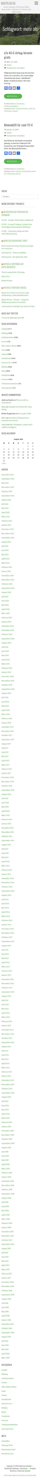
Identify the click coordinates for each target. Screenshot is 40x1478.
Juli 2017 (5, 748)
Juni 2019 (5, 651)
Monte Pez (6, 276)
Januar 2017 (6, 773)
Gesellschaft (6, 358)
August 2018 (6, 693)
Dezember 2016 (8, 777)
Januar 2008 (6, 1227)
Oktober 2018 (7, 685)
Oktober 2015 (7, 836)
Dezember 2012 (8, 979)
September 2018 (8, 689)
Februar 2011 (7, 1072)
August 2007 (6, 1248)
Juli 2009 (5, 1152)
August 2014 (6, 895)
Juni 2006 (5, 1307)
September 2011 (8, 1042)
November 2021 (8, 533)
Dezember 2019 (8, 626)
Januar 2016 (6, 824)
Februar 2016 (7, 819)
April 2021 (6, 559)
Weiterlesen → (13, 96)
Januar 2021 (6, 571)
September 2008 (8, 1194)
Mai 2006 (5, 1312)
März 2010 (6, 1118)
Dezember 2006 (8, 1282)
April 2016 (6, 811)
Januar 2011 (6, 1076)
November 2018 (8, 681)
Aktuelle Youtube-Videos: (15, 287)
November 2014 (8, 883)
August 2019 (6, 643)
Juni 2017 (5, 752)
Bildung (5, 333)
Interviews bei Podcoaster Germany (15, 213)
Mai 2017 (5, 756)
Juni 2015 (5, 853)
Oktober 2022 (7, 491)
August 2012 (6, 996)
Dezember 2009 (8, 1131)
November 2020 (8, 580)
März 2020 (6, 613)
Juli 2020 (5, 597)
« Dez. (4, 463)
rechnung (7, 111)
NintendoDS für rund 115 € (18, 125)
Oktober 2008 (7, 1190)
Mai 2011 (5, 1059)
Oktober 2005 (7, 1328)
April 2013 (6, 962)
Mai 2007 (5, 1261)
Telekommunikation (11, 106)
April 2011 (6, 1063)
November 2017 (8, 731)
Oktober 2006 (7, 1291)
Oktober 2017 (7, 735)
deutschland (26, 171)
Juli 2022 (5, 504)
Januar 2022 (6, 525)
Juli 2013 (5, 950)
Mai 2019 (5, 655)
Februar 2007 (7, 1274)
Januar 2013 (6, 975)
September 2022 (8, 496)
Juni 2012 (5, 1004)
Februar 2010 (7, 1122)
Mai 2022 (5, 508)
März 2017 (6, 765)
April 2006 (6, 1316)
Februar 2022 (7, 521)
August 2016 (6, 794)
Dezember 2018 (8, 676)
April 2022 (6, 512)
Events (4, 342)
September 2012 (8, 992)
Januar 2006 (6, 1320)
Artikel (4, 329)
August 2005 (6, 1337)
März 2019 (6, 664)
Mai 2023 (5, 483)
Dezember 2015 (8, 828)
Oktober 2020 (7, 584)
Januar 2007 (6, 1278)
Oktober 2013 (7, 937)
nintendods (11, 174)
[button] (37, 3)
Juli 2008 (5, 1202)
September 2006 (8, 1295)
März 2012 (6, 1017)
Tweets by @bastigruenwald (13, 318)
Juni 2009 (5, 1156)
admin (8, 65)
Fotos (4, 350)
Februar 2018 (7, 719)
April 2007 (6, 1265)
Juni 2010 (5, 1106)
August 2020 (6, 592)
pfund (18, 174)
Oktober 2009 (7, 1139)
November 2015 (8, 832)
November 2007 (8, 1236)
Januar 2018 (6, 723)
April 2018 (6, 710)
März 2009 (6, 1169)
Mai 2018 (5, 706)
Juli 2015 (5, 849)
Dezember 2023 (8, 475)
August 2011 (6, 1047)
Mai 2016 (5, 807)
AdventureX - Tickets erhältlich (14, 253)
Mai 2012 (5, 1009)
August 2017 (6, 744)
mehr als (32, 108)
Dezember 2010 (8, 1080)
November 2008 (8, 1185)
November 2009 (8, 1135)
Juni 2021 (5, 550)
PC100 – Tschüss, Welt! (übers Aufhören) (17, 220)
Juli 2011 (5, 1051)
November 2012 (8, 983)
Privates (5, 379)
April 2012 (6, 1013)
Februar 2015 (7, 870)
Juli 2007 (5, 1253)
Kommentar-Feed (8, 1449)
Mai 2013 (5, 958)
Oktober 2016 (7, 786)
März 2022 (6, 517)
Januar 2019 (6, 672)
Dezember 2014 (8, 878)
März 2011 (6, 1068)
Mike (4, 407)
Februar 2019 (7, 668)
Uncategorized (7, 388)
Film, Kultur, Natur (9, 346)
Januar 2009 (6, 1177)
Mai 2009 (5, 1160)
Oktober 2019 (7, 634)
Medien (4, 367)
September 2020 (8, 588)
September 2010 (8, 1093)
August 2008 (6, 1198)
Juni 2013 (5, 954)
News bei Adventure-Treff (15, 240)
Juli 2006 (5, 1303)
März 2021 (6, 563)
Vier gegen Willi (24, 414)
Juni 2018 (5, 702)
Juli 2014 (5, 899)
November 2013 (8, 933)
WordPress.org (7, 1454)
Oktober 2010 (7, 1089)
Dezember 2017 (8, 727)
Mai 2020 (5, 605)
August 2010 (6, 1097)
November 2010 (8, 1084)
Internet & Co (7, 363)
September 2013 (8, 941)
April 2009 (6, 1164)
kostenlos (24, 108)
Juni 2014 (5, 904)
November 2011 (8, 1034)
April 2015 (6, 862)
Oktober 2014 (7, 887)
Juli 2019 (5, 647)
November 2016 (8, 782)
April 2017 (6, 761)
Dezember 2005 (8, 1324)
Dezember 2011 (8, 1030)
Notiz (4, 371)
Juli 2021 (5, 546)
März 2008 (6, 1219)
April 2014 (6, 912)
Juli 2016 (5, 798)
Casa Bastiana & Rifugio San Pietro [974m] (18, 306)
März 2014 (6, 916)
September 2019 (8, 639)
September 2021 (8, 538)
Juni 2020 (5, 601)
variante (15, 111)
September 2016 (8, 790)
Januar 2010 (6, 1127)
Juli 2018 (5, 698)
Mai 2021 (5, 555)
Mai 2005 (5, 1349)
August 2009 (6, 1148)
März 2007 (6, 1270)
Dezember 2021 (8, 529)
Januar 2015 (6, 874)
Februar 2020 (7, 618)
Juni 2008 (5, 1206)
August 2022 (6, 500)
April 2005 (6, 1354)
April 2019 (6, 660)
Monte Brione (7, 281)
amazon (18, 171)
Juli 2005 (5, 1341)
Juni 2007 (5, 1257)
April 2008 (6, 1215)
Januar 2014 (6, 925)
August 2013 (6, 946)
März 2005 (6, 1358)
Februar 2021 (7, 567)
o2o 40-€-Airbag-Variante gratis (18, 54)
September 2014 (8, 891)
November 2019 (8, 630)
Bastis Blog (8, 3)
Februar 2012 (7, 1021)
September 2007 (8, 1244)
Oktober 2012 (7, 988)
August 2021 (6, 542)
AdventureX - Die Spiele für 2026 (14, 257)
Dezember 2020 (8, 576)
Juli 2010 (5, 1101)
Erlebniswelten (8, 337)
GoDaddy (27, 1471)
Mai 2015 (5, 857)
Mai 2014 (5, 908)
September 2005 (8, 1333)
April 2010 (6, 1114)
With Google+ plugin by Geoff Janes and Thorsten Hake (20, 1475)
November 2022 (8, 487)
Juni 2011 (5, 1055)
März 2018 (6, 714)
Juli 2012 (5, 1000)
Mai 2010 (5, 1110)
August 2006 (6, 1299)
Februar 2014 (7, 920)
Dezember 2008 (8, 1181)
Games (4, 354)
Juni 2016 (5, 803)
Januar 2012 (6, 1026)
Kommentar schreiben (16, 68)
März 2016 (6, 815)
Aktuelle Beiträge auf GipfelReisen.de (13, 265)
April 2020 (6, 609)
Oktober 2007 (7, 1240)
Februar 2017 (7, 769)
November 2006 (8, 1286)
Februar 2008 (7, 1223)
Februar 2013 (7, 971)
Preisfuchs (20, 104)
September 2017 (8, 740)
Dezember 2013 (8, 929)
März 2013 (6, 967)
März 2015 (6, 866)
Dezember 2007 (8, 1232)
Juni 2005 (5, 1345)
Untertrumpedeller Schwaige (13, 272)
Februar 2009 (7, 1173)
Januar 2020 (6, 622)
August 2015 (6, 845)
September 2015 (8, 840)
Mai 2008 (5, 1211)
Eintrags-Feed (7, 1445)
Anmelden (6, 1441)
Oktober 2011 (7, 1038)
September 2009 (8, 1143)
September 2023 (8, 479)
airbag (18, 108)
